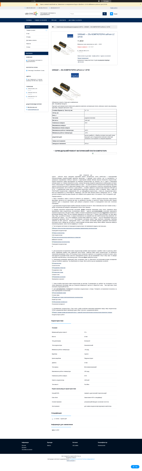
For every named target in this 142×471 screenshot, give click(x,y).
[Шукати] (105, 13)
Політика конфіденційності (88, 459)
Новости (28, 43)
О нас (27, 33)
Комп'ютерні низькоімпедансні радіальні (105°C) (70, 27)
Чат (136, 466)
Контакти (63, 20)
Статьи (28, 47)
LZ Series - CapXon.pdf (60, 418)
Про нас (54, 20)
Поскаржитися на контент (75, 459)
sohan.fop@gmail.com (33, 109)
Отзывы (28, 37)
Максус (49, 445)
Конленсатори (101, 445)
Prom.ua (79, 456)
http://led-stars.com (32, 107)
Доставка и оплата (31, 40)
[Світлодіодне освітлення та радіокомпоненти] (31, 16)
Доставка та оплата (75, 20)
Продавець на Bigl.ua (71, 457)
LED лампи (75, 445)
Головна (29, 20)
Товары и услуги (30, 30)
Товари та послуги (41, 20)
